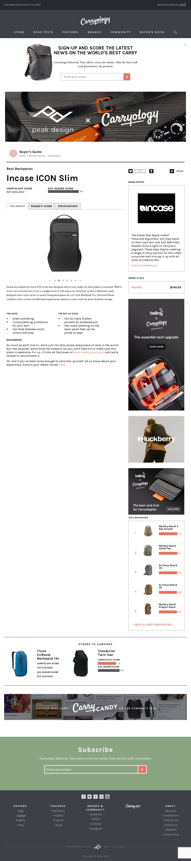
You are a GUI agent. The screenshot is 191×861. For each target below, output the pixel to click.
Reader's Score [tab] (41, 206)
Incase (136, 287)
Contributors (171, 815)
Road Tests (43, 32)
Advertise (170, 829)
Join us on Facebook (84, 797)
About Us (170, 810)
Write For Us (170, 820)
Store (19, 32)
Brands (94, 32)
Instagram (107, 797)
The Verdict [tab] (17, 206)
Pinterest (95, 823)
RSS (101, 797)
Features (70, 32)
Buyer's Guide (152, 32)
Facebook (96, 814)
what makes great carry (89, 352)
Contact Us (171, 825)
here (62, 364)
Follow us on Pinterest (95, 797)
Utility (20, 825)
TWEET (140, 171)
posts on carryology (144, 265)
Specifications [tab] (68, 206)
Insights (58, 815)
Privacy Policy (170, 834)
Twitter (96, 819)
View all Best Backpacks (153, 624)
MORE (180, 171)
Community (120, 32)
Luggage (21, 815)
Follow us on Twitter (89, 797)
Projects (58, 820)
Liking (58, 825)
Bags (21, 810)
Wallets (20, 820)
